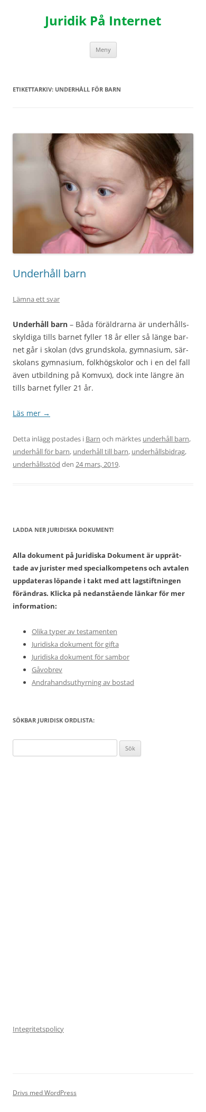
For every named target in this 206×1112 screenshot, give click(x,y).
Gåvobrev (47, 669)
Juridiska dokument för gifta (75, 644)
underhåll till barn (100, 451)
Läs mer (31, 413)
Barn (93, 439)
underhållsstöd (36, 464)
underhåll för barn (41, 451)
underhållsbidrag (158, 451)
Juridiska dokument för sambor (80, 657)
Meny (103, 49)
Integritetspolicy (38, 1029)
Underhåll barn (49, 273)
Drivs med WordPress (45, 1092)
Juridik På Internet (103, 21)
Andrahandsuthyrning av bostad (83, 682)
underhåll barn (166, 439)
